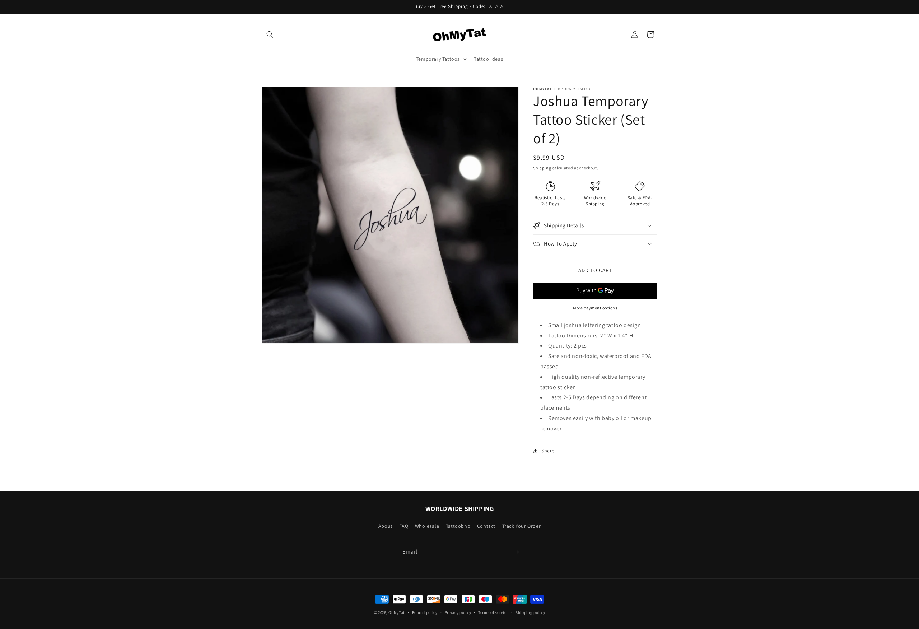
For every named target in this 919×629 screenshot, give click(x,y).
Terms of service (493, 612)
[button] (270, 34)
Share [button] (548, 450)
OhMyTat (396, 612)
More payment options (595, 308)
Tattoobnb (458, 526)
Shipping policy (530, 612)
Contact (486, 526)
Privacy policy (458, 612)
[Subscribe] (516, 552)
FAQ (403, 526)
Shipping (542, 168)
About (385, 526)
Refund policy (425, 612)
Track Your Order (521, 526)
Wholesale (427, 526)
